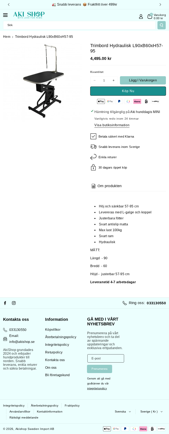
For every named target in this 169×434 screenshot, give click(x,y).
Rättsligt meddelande (23, 417)
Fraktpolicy (72, 405)
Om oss (51, 367)
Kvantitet (97, 72)
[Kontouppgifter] (141, 16)
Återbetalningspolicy (60, 337)
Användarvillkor (20, 411)
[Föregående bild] (8, 4)
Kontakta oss (55, 360)
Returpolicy (53, 352)
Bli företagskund (57, 375)
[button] (7, 15)
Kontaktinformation (49, 411)
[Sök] (161, 25)
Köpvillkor (52, 329)
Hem (6, 36)
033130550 (18, 330)
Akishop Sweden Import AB (34, 428)
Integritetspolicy (57, 344)
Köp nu (128, 91)
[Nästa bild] (160, 4)
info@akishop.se (22, 342)
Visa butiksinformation (111, 125)
